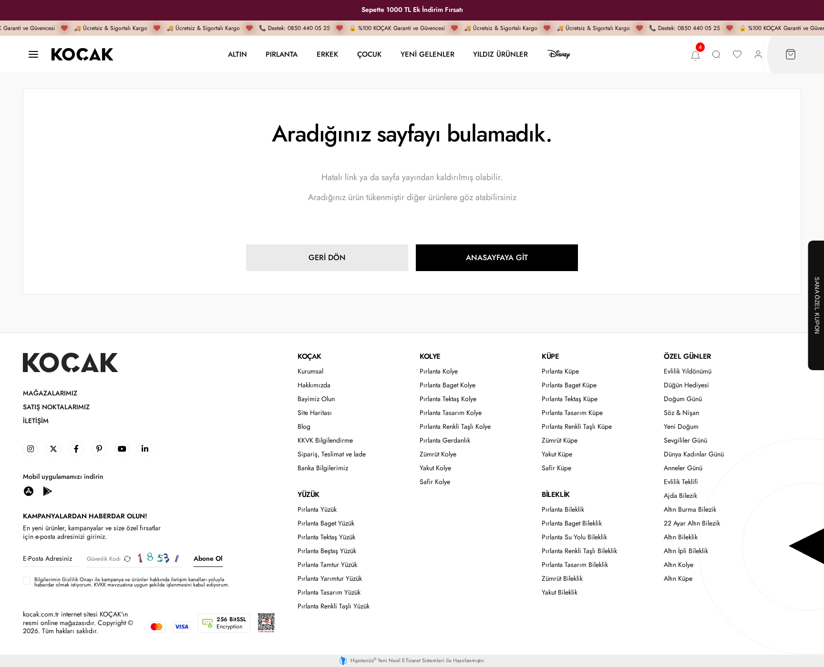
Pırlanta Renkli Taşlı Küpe (577, 426)
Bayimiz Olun (316, 399)
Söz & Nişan (681, 412)
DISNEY (559, 54)
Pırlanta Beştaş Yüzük (327, 551)
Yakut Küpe (557, 454)
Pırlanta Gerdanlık (445, 440)
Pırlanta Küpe (560, 371)
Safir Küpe (556, 468)
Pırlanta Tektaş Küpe (569, 399)
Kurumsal (310, 371)
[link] (30, 448)
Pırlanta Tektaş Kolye (448, 399)
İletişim (36, 420)
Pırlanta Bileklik (563, 509)
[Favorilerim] (737, 54)
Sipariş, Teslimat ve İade (332, 454)
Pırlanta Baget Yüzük (326, 523)
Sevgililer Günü (685, 440)
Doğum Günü (683, 399)
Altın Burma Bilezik (690, 509)
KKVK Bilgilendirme (325, 440)
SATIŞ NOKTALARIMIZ (56, 407)
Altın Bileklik (681, 537)
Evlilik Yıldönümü (687, 371)
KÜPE (550, 356)
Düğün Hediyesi (686, 385)
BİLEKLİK (556, 494)
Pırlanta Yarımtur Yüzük (330, 578)
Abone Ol (208, 558)
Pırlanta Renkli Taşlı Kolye (455, 426)
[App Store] (28, 490)
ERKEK (327, 54)
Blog (304, 426)
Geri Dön (327, 257)
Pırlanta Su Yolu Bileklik (574, 537)
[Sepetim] (790, 54)
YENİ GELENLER (427, 54)
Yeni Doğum (681, 426)
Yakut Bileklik (559, 592)
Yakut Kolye (435, 468)
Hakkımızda (314, 385)
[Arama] (716, 54)
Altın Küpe (678, 578)
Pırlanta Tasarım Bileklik (575, 564)
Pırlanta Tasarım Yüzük (329, 592)
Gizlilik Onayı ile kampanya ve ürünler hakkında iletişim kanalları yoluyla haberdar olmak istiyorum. (129, 582)
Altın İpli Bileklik (686, 551)
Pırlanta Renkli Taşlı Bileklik (579, 551)
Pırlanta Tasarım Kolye (451, 412)
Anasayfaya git (497, 257)
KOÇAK (309, 356)
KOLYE (430, 356)
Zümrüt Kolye (438, 454)
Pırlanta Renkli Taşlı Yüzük (334, 606)
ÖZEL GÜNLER (687, 356)
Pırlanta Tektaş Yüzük (326, 537)
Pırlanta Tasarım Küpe (572, 412)
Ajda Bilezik (680, 495)
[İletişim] (33, 54)
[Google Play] (47, 490)
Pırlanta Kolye (439, 371)
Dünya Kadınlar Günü (694, 454)
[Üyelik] (758, 54)
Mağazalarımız (50, 393)
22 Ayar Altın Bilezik (692, 523)
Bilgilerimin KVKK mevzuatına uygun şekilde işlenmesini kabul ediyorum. (131, 582)
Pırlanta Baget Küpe (569, 385)
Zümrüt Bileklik (562, 578)
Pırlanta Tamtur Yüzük (327, 564)
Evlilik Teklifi (681, 481)
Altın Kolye (678, 564)
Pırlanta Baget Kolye (447, 385)
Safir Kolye (435, 481)
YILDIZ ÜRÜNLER (500, 54)
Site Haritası (315, 412)
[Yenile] (127, 558)
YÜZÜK (308, 494)
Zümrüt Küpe (559, 440)
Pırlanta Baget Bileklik (572, 523)
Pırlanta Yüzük (317, 509)
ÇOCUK (369, 54)
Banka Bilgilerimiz (323, 468)
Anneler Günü (683, 468)
